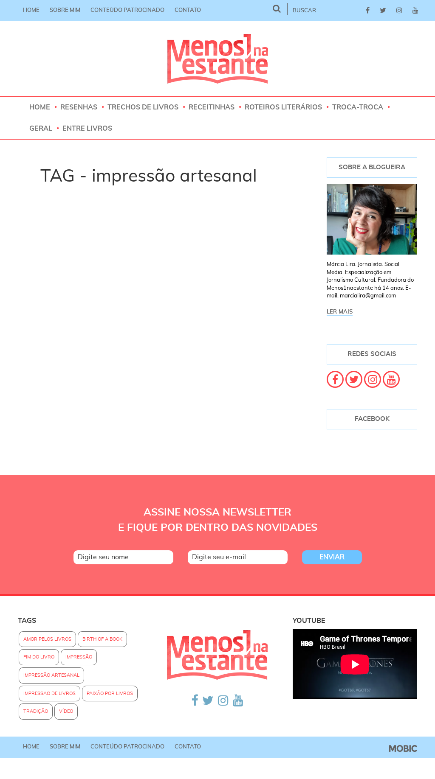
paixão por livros (110, 693)
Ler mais (340, 312)
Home (31, 10)
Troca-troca (357, 107)
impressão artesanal (51, 675)
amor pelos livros (47, 639)
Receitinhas (211, 107)
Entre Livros (87, 128)
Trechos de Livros (142, 107)
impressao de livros (49, 693)
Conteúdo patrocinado (127, 10)
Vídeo (66, 711)
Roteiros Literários (283, 107)
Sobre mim (65, 10)
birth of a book (102, 639)
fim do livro (38, 657)
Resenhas (78, 107)
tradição (35, 711)
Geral (40, 128)
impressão (78, 657)
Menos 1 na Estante (217, 59)
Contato (188, 10)
